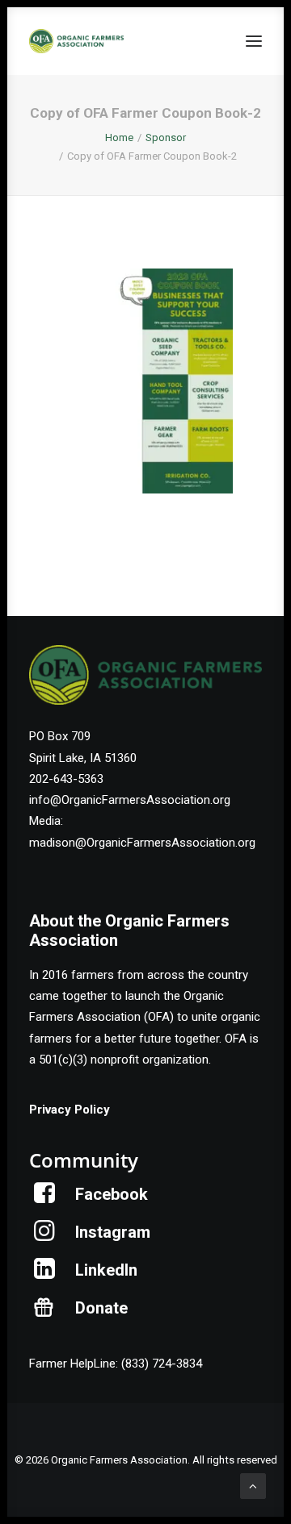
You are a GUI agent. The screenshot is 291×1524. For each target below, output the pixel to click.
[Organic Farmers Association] (76, 41)
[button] (254, 41)
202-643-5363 (66, 779)
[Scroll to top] (253, 1485)
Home (119, 137)
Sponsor (166, 137)
